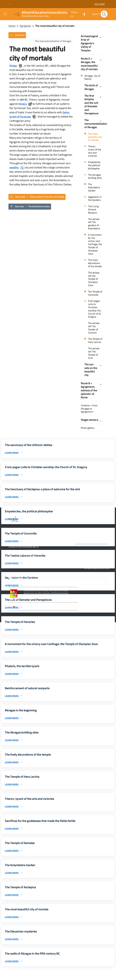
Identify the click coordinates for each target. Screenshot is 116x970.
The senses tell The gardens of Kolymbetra (94, 223)
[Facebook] (83, 14)
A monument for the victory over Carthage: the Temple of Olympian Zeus (95, 244)
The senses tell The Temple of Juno (93, 353)
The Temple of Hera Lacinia (95, 340)
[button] (9, 4)
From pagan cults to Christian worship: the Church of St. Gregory (94, 308)
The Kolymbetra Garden (94, 187)
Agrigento (25, 26)
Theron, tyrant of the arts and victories (94, 151)
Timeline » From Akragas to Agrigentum (89, 408)
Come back (19, 34)
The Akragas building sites (95, 176)
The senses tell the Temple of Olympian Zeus (93, 279)
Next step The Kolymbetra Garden (32, 206)
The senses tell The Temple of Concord (93, 328)
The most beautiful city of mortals (95, 137)
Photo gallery (87, 427)
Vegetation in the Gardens (95, 198)
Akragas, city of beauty (92, 77)
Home (11, 26)
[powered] (102, 578)
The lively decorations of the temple (95, 263)
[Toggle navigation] (5, 14)
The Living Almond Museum (93, 209)
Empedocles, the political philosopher (94, 165)
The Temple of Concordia (95, 293)
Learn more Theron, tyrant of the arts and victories (39, 196)
